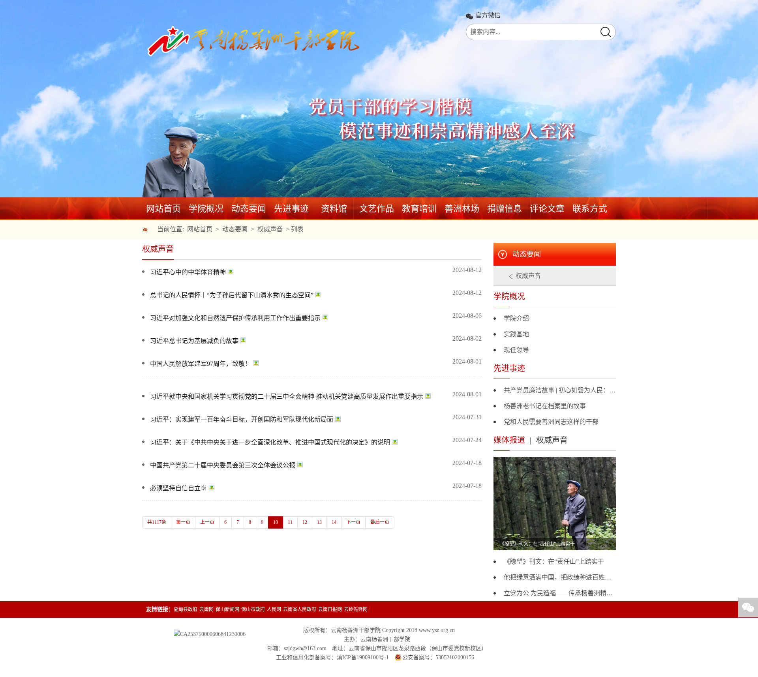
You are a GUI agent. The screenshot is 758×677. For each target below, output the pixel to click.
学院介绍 (516, 318)
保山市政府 (253, 609)
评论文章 (547, 209)
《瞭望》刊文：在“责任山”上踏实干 (554, 561)
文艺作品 (376, 209)
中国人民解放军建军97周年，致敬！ (200, 363)
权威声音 (270, 229)
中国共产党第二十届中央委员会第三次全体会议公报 (222, 465)
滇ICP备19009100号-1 (363, 657)
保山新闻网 (227, 609)
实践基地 (516, 334)
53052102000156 (454, 657)
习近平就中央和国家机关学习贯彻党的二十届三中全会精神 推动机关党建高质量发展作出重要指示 (286, 396)
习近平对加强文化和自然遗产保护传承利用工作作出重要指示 (235, 318)
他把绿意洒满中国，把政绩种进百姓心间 (560, 577)
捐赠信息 (504, 209)
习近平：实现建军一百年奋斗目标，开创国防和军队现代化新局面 (241, 419)
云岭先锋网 (356, 609)
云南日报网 (330, 609)
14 (334, 522)
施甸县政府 (185, 609)
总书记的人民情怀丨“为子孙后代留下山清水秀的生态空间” (231, 295)
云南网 (206, 609)
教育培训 (419, 209)
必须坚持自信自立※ (178, 488)
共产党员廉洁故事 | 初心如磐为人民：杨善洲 (560, 390)
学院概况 (206, 209)
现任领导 (516, 350)
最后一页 (379, 522)
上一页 (207, 522)
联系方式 (589, 209)
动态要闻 (248, 209)
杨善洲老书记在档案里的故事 (545, 406)
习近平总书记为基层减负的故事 (194, 341)
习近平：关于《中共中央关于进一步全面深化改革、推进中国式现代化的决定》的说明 (270, 442)
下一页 (353, 522)
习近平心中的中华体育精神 (188, 272)
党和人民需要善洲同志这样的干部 (551, 421)
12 (304, 522)
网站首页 (163, 209)
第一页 (183, 522)
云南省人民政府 (299, 609)
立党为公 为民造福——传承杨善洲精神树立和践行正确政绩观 (560, 593)
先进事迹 (291, 209)
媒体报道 (509, 440)
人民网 (274, 609)
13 (319, 522)
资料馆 (334, 209)
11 (290, 522)
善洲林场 (462, 209)
